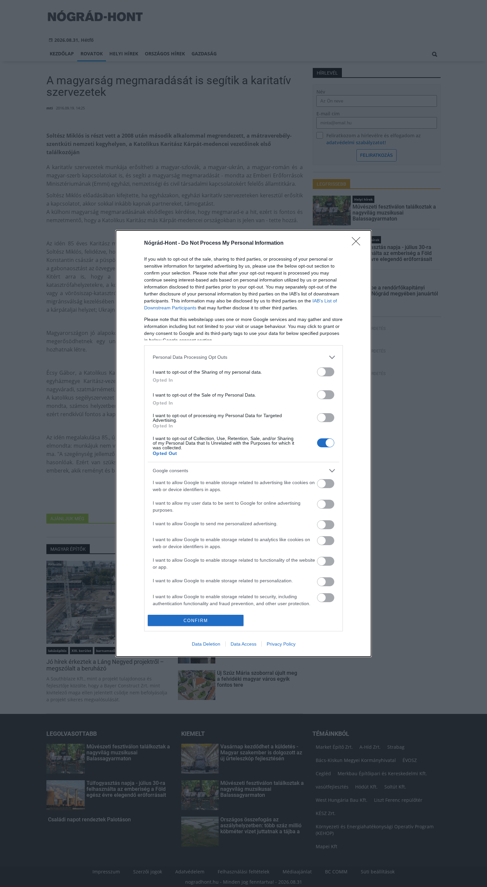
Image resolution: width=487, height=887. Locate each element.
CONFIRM (196, 620)
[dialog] (243, 443)
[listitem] (243, 357)
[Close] (358, 243)
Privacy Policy (281, 644)
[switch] (325, 371)
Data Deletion (206, 644)
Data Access (243, 644)
